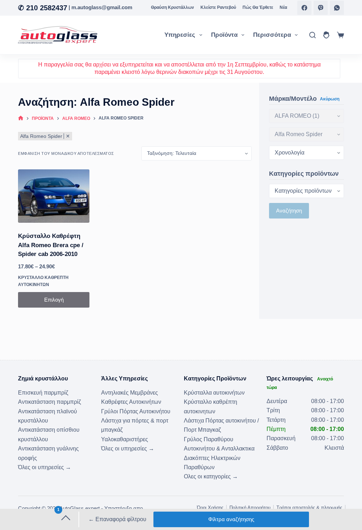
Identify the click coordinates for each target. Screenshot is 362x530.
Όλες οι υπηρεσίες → (44, 467)
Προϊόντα (224, 34)
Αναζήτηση (289, 211)
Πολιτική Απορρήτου (249, 507)
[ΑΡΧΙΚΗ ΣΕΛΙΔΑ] (20, 118)
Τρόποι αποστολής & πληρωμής (309, 507)
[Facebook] (304, 8)
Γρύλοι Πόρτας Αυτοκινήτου (135, 411)
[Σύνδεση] (326, 35)
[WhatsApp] (337, 8)
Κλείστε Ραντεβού (218, 7)
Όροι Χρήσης (210, 507)
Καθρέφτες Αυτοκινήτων (131, 402)
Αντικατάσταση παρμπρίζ (49, 402)
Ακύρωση (329, 99)
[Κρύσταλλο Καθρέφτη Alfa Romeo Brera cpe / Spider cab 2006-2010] (53, 196)
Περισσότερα (272, 34)
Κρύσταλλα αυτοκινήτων (214, 393)
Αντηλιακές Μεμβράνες (129, 393)
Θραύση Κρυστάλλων (172, 7)
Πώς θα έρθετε (258, 7)
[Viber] (321, 8)
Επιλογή (54, 300)
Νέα (283, 7)
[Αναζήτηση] (312, 35)
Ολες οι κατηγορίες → (211, 476)
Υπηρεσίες (179, 34)
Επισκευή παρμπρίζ (43, 393)
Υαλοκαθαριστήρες (124, 439)
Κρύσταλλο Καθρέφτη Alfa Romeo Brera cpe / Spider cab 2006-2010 (50, 245)
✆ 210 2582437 (42, 8)
